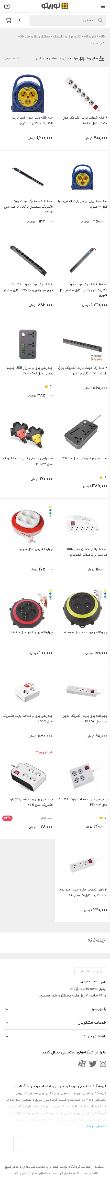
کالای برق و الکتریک (67, 36)
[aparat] (82, 1063)
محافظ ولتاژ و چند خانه (34, 36)
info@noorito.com (83, 989)
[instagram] (103, 1063)
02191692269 (88, 982)
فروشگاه (90, 36)
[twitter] (93, 1063)
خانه (102, 36)
